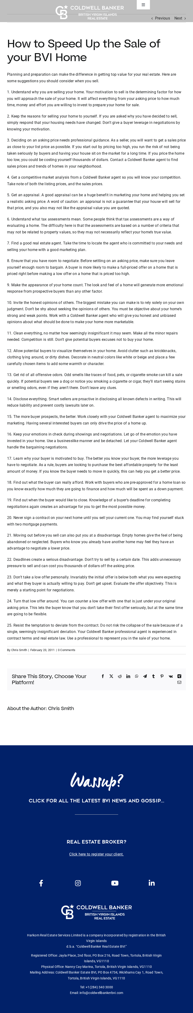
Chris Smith (19, 650)
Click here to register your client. (96, 854)
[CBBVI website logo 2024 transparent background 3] (90, 12)
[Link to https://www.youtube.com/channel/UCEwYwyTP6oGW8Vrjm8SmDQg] (114, 883)
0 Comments (66, 650)
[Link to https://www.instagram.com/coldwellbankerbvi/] (78, 883)
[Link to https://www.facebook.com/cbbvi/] (41, 883)
